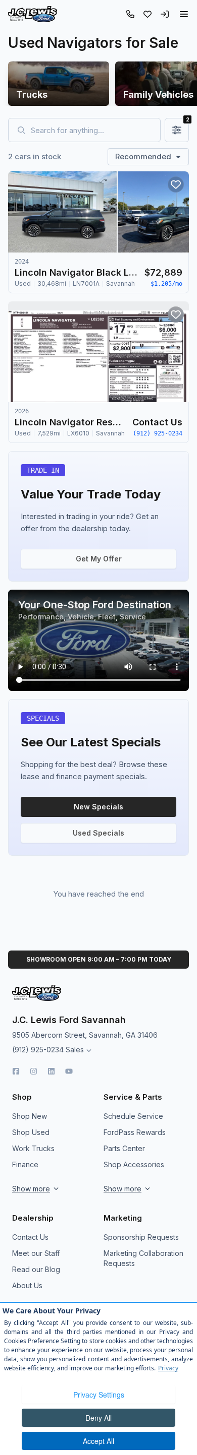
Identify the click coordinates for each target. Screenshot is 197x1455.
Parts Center (124, 1148)
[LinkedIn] (51, 1071)
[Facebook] (16, 1071)
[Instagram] (33, 1071)
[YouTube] (69, 1071)
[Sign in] (165, 14)
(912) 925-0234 (38, 1049)
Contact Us (30, 1237)
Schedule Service (133, 1116)
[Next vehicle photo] (173, 220)
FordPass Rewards (135, 1132)
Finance (25, 1164)
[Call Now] (130, 14)
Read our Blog (36, 1269)
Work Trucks (33, 1148)
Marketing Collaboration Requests (143, 1258)
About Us (27, 1285)
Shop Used (31, 1132)
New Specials (98, 806)
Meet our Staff (36, 1253)
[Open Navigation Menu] (184, 14)
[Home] (32, 14)
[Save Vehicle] (176, 184)
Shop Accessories (134, 1164)
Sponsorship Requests (141, 1237)
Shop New (29, 1116)
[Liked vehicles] (147, 14)
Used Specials (98, 833)
